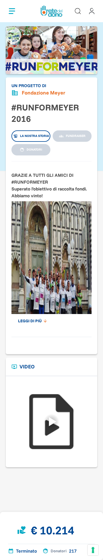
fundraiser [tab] (76, 136)
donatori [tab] (34, 149)
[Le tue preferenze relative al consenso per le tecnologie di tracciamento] (93, 550)
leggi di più (30, 320)
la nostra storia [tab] (34, 136)
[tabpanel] (51, 246)
